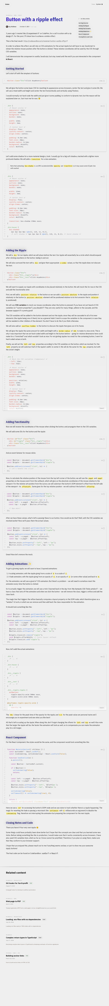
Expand (102, 408)
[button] (102, 81)
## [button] (3, 68)
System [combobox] (98, 4)
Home (7, 4)
